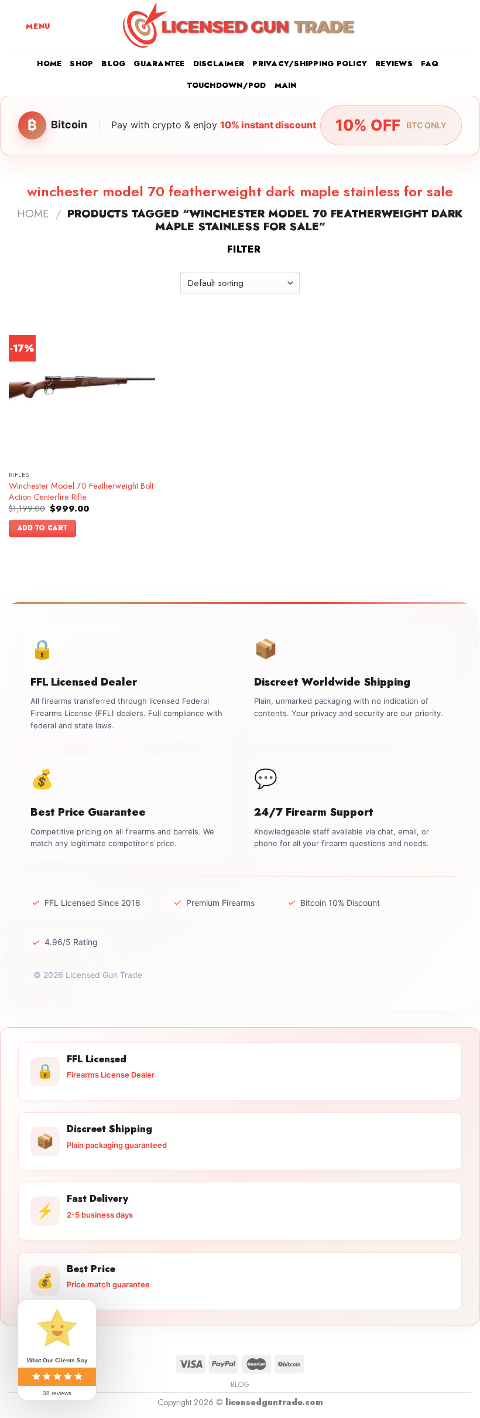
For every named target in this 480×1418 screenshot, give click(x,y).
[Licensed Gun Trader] (240, 26)
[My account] (445, 26)
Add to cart (43, 528)
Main (286, 85)
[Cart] (465, 26)
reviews (394, 63)
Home (49, 63)
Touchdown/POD (226, 85)
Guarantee (158, 63)
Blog (113, 63)
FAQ (430, 63)
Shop (81, 63)
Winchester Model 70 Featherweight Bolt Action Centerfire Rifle (81, 491)
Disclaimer (219, 63)
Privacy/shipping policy (309, 63)
